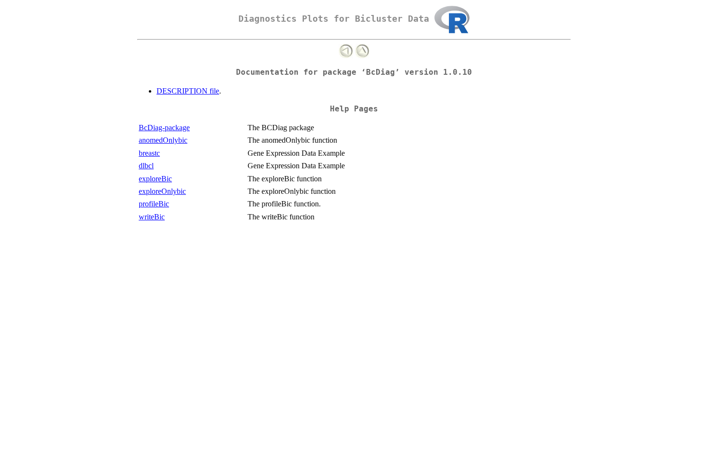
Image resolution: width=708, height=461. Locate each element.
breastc (149, 153)
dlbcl (146, 166)
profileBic (154, 204)
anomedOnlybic (163, 140)
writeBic (152, 217)
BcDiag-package (164, 127)
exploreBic (155, 179)
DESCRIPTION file (188, 91)
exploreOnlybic (162, 191)
